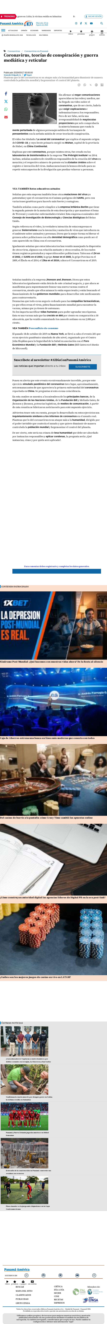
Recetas (58, 1299)
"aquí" (70, 1322)
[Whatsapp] (26, 1275)
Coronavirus (14, 51)
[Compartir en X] (90, 85)
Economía (34, 30)
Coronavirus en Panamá (36, 51)
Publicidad (22, 1299)
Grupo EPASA (23, 1303)
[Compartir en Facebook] (79, 85)
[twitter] (86, 23)
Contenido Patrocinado (15, 586)
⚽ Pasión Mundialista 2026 (12, 35)
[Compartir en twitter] (6, 101)
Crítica (58, 1286)
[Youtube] (91, 23)
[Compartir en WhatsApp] (85, 85)
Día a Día (59, 1289)
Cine (56, 1296)
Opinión (24, 30)
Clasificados (23, 1294)
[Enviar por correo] (6, 117)
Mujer (57, 1293)
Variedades (46, 30)
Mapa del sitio (24, 1290)
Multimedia (43, 35)
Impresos (59, 1302)
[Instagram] (76, 23)
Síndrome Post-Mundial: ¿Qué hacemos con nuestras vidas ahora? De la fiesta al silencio (51, 661)
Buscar (20, 1286)
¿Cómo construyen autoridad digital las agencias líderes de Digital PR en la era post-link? (52, 897)
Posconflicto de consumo (43, 328)
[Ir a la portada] (11, 24)
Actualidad (13, 30)
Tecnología (31, 35)
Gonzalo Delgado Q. (12, 75)
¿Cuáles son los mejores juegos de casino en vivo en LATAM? (35, 977)
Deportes (58, 30)
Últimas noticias (12, 1023)
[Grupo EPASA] (90, 1302)
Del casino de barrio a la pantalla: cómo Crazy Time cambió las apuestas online (46, 817)
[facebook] (81, 23)
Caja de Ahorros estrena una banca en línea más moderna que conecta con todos (47, 738)
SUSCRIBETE (82, 366)
